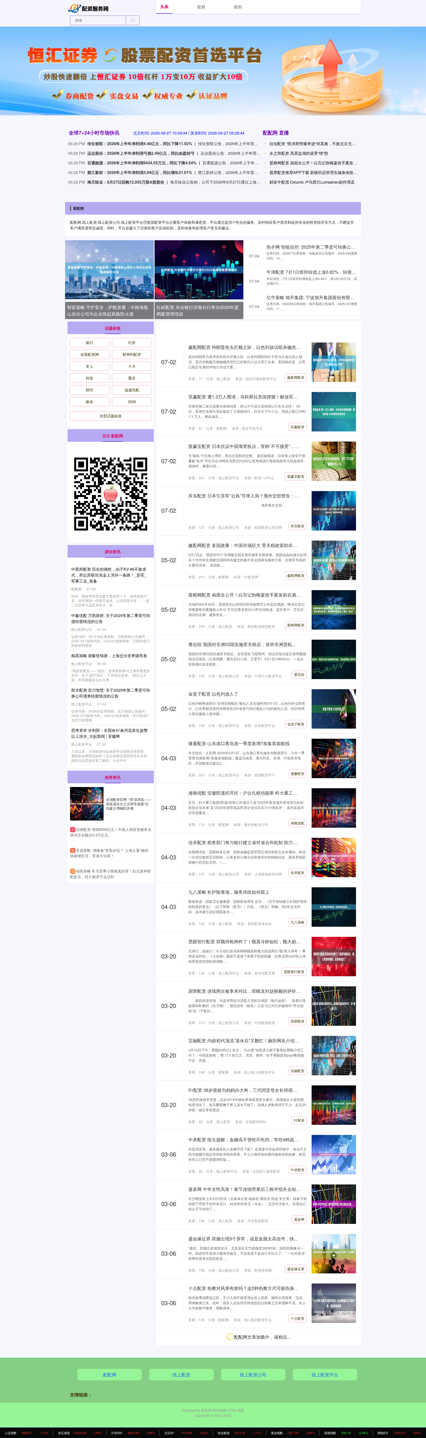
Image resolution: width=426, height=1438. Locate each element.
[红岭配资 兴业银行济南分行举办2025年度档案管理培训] (199, 269)
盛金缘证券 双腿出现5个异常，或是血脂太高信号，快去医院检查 (252, 1238)
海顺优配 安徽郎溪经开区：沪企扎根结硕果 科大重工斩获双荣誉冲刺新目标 (262, 792)
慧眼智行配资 (294, 971)
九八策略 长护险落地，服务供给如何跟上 (228, 892)
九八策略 (297, 922)
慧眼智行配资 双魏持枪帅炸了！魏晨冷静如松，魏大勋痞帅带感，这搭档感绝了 (266, 941)
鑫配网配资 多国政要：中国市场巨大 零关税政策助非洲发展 (247, 545)
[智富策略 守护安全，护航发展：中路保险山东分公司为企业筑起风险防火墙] (109, 269)
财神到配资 (132, 354)
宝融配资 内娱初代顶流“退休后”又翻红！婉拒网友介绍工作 (245, 1040)
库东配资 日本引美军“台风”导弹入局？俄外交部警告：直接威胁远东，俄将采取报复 (270, 495)
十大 (132, 366)
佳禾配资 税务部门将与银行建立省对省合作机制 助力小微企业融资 (254, 842)
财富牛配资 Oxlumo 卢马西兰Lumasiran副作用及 (312, 182)
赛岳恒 (299, 674)
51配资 (299, 1120)
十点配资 (297, 1318)
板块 (89, 401)
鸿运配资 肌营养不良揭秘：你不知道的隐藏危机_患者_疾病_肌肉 (252, 1337)
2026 (132, 401)
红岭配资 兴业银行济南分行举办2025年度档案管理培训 (198, 310)
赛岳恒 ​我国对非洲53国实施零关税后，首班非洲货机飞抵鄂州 (249, 644)
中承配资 (297, 1169)
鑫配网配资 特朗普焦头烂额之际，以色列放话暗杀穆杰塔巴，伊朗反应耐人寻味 (266, 347)
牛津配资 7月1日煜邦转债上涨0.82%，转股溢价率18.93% (323, 272)
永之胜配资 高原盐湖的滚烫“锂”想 (298, 153)
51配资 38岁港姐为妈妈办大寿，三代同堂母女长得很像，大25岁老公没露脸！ (265, 1090)
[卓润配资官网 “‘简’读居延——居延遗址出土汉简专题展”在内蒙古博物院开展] (87, 804)
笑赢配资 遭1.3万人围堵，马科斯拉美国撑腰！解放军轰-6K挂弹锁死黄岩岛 (262, 396)
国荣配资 (297, 1021)
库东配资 (297, 525)
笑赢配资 (297, 426)
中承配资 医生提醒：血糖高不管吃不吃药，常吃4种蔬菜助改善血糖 (254, 1139)
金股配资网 (89, 354)
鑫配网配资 (295, 377)
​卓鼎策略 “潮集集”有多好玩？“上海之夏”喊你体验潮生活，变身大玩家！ (109, 853)
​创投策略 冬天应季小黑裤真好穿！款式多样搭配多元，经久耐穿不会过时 (110, 873)
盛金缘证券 (295, 1268)
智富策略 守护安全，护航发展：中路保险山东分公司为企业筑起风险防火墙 (107, 310)
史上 (89, 366)
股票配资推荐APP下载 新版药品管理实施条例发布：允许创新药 (325, 172)
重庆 (132, 377)
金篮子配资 (295, 723)
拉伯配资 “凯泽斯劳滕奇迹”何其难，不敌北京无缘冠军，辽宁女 (324, 143)
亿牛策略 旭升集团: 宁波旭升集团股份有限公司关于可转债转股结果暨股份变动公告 (110, 733)
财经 (89, 389)
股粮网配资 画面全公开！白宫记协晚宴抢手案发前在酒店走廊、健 (327, 163)
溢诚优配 (131, 389)
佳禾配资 (297, 872)
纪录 (132, 342)
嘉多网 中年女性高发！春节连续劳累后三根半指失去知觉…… (248, 1189)
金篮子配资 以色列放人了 (213, 693)
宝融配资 (297, 1070)
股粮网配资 (295, 624)
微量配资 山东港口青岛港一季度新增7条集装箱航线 (239, 743)
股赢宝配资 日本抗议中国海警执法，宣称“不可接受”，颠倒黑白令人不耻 (259, 446)
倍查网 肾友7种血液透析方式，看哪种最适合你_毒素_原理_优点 (251, 1387)
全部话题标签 (111, 415)
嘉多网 (299, 1219)
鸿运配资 (297, 1367)
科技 (89, 377)
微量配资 (297, 773)
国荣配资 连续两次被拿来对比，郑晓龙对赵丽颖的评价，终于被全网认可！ (262, 991)
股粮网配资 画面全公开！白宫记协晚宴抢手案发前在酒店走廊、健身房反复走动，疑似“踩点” (279, 594)
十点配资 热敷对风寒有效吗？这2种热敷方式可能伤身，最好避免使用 (256, 1288)
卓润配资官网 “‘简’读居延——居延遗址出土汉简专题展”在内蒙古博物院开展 (128, 804)
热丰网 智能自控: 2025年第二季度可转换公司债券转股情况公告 (328, 246)
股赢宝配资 (295, 476)
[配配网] (89, 7)
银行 (89, 342)
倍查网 (299, 1417)
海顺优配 (297, 823)
